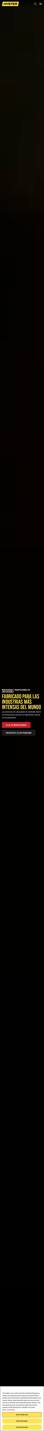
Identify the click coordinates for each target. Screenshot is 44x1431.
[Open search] (35, 4)
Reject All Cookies (22, 1421)
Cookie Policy (11, 1410)
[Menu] (40, 3)
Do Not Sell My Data (22, 1415)
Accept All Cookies (22, 1427)
